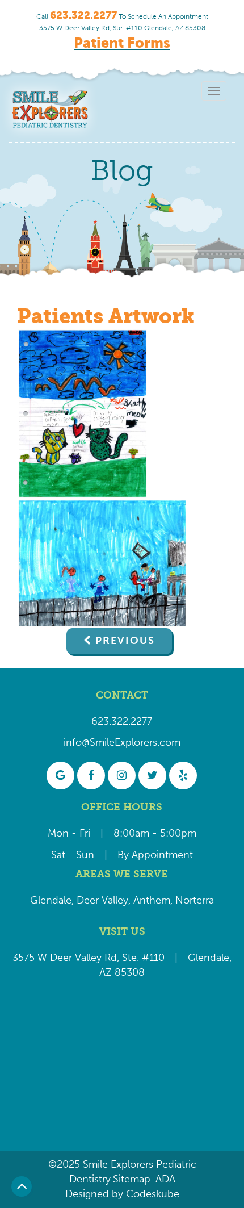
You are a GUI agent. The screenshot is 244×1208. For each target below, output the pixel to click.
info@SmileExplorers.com (122, 742)
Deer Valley (102, 900)
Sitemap (131, 1179)
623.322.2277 (121, 721)
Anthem (151, 900)
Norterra (194, 900)
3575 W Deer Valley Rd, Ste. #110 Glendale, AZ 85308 (122, 28)
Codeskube (152, 1194)
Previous (125, 640)
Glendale (50, 900)
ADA (164, 1179)
